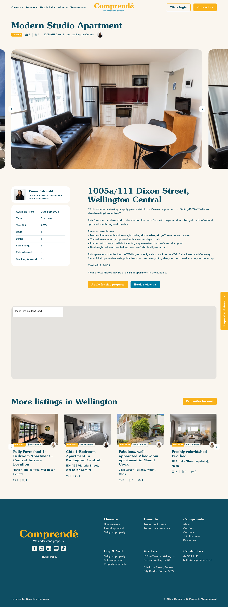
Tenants (30, 7)
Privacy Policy (49, 556)
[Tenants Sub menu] (37, 7)
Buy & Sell (46, 7)
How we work (112, 524)
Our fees (188, 528)
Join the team (191, 536)
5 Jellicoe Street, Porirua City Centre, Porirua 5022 (159, 569)
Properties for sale (115, 564)
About (61, 7)
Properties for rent (155, 524)
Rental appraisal (114, 528)
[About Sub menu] (67, 7)
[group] (34, 448)
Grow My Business (37, 598)
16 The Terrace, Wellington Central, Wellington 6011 (159, 558)
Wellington (96, 401)
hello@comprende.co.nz (197, 560)
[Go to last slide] (11, 109)
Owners (16, 7)
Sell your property (115, 532)
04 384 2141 (190, 556)
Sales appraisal (113, 560)
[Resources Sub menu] (85, 7)
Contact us (193, 551)
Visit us (150, 551)
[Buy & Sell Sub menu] (55, 7)
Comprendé (193, 519)
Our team (188, 532)
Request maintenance (157, 528)
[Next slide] (202, 109)
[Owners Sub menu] (22, 7)
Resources (77, 7)
